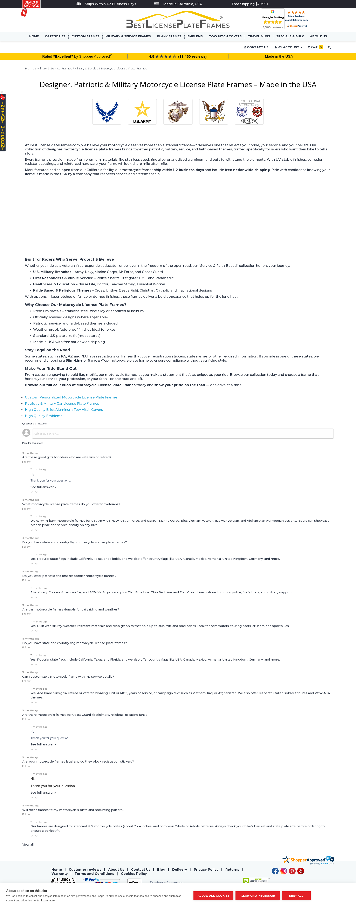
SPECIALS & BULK (290, 36)
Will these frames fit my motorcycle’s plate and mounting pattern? (73, 810)
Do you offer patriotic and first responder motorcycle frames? (69, 576)
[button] (32, 492)
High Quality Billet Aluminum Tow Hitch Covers (64, 410)
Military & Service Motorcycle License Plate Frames (110, 68)
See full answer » (43, 487)
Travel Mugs (259, 36)
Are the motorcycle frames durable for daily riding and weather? (70, 609)
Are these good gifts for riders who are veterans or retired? (66, 457)
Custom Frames (85, 36)
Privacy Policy (206, 870)
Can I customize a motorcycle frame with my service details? (68, 676)
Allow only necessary (258, 895)
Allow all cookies (213, 895)
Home (34, 36)
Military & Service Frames (128, 36)
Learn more (48, 900)
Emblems (195, 36)
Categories (55, 36)
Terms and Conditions (94, 874)
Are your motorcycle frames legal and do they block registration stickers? (78, 761)
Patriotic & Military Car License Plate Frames (62, 403)
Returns (232, 870)
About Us (318, 36)
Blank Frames (169, 36)
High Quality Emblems (43, 416)
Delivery (179, 870)
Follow (26, 461)
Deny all (296, 895)
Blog (161, 870)
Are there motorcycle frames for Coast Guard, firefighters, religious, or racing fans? (84, 715)
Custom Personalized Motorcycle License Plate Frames (71, 397)
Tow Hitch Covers (225, 36)
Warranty (60, 874)
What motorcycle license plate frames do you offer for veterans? (71, 504)
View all (28, 844)
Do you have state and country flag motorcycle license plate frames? (74, 542)
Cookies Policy (134, 874)
